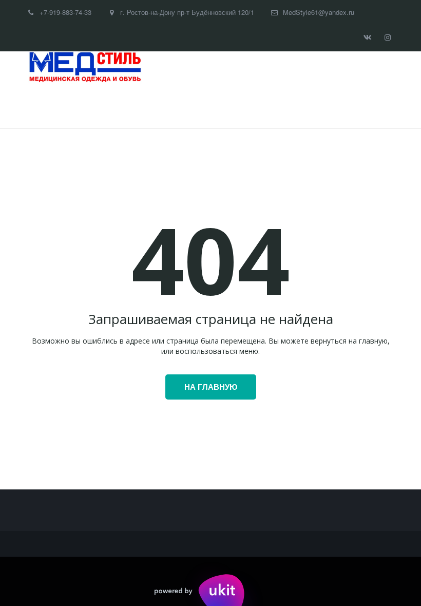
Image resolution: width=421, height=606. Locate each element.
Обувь (203, 106)
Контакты (325, 106)
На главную (210, 386)
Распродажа (263, 106)
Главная (51, 106)
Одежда (150, 106)
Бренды (100, 106)
